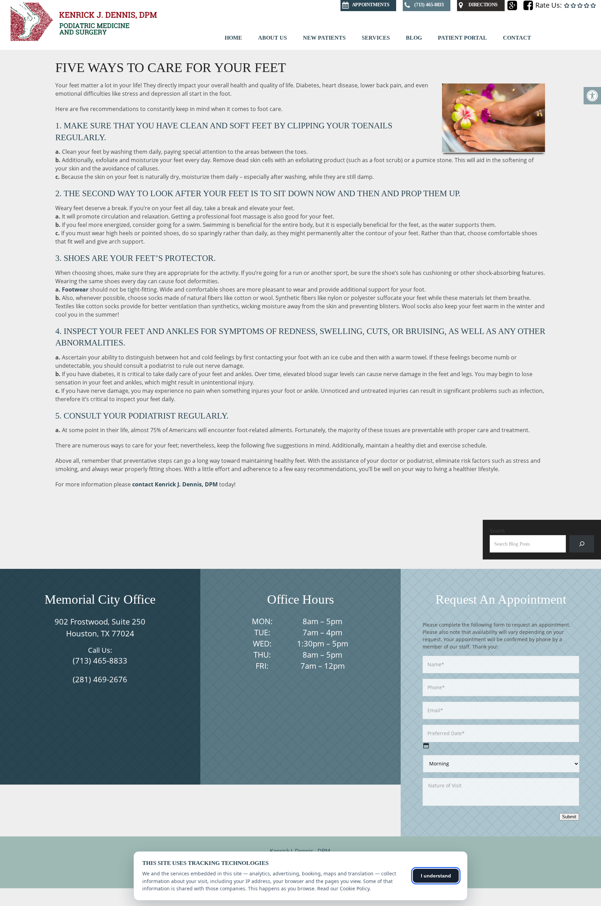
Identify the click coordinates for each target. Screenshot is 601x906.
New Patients (324, 38)
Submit (569, 816)
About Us (272, 38)
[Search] (581, 543)
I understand (436, 876)
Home (233, 38)
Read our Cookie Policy (343, 888)
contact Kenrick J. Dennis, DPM (175, 484)
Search (497, 531)
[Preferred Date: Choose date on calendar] (426, 745)
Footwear (75, 289)
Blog (414, 38)
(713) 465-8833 (100, 660)
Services (376, 38)
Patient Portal (462, 38)
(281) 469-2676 (100, 679)
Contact (517, 38)
